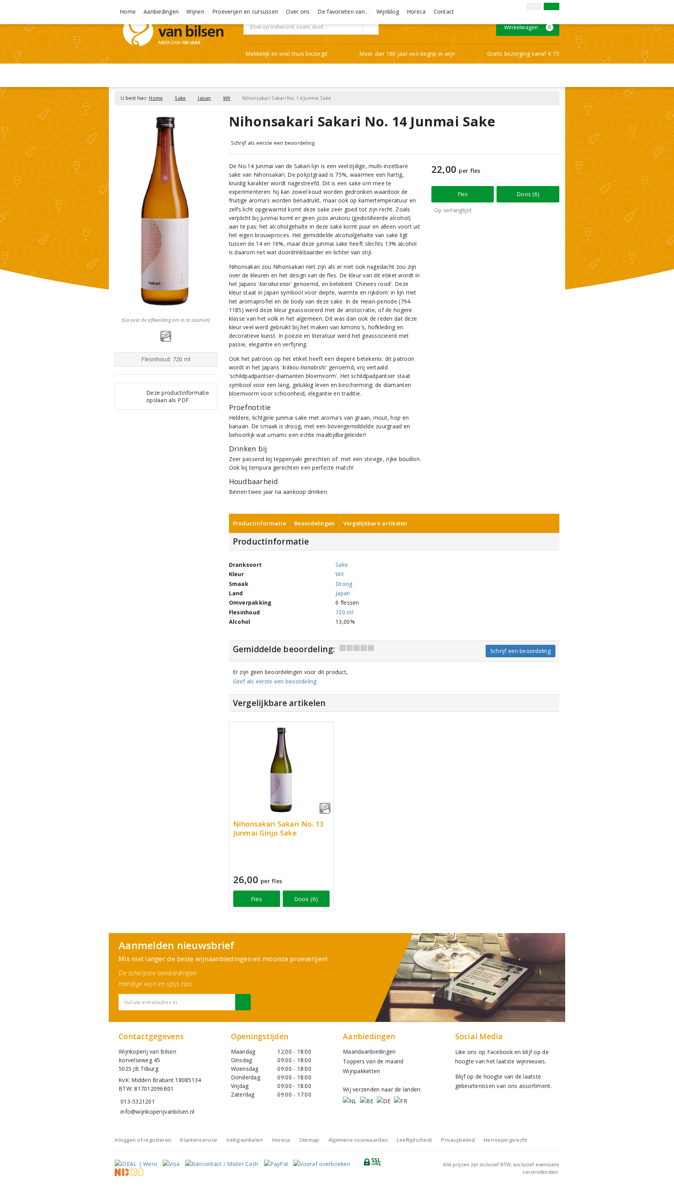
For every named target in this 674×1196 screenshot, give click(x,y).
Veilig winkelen (244, 1139)
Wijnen (195, 11)
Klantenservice (198, 1139)
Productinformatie (259, 523)
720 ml (344, 612)
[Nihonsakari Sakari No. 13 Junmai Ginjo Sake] (281, 770)
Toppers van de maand (373, 1061)
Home (128, 11)
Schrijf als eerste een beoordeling (273, 142)
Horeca (416, 11)
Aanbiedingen (161, 11)
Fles (463, 194)
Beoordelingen (314, 523)
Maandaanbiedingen (369, 1051)
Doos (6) (527, 194)
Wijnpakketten (361, 1071)
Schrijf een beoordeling (520, 651)
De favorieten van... (342, 11)
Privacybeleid (457, 1139)
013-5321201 (138, 1101)
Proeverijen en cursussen (245, 11)
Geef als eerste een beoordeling (275, 681)
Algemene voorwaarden (358, 1139)
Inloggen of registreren (143, 1139)
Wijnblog (387, 11)
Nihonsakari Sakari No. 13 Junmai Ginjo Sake (278, 829)
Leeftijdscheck (414, 1139)
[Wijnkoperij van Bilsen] (173, 31)
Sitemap (309, 1139)
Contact (444, 11)
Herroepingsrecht (505, 1139)
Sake (180, 98)
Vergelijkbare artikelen (375, 523)
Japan (204, 98)
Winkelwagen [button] (527, 27)
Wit (227, 98)
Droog (343, 583)
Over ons (298, 11)
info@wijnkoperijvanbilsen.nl (157, 1111)
